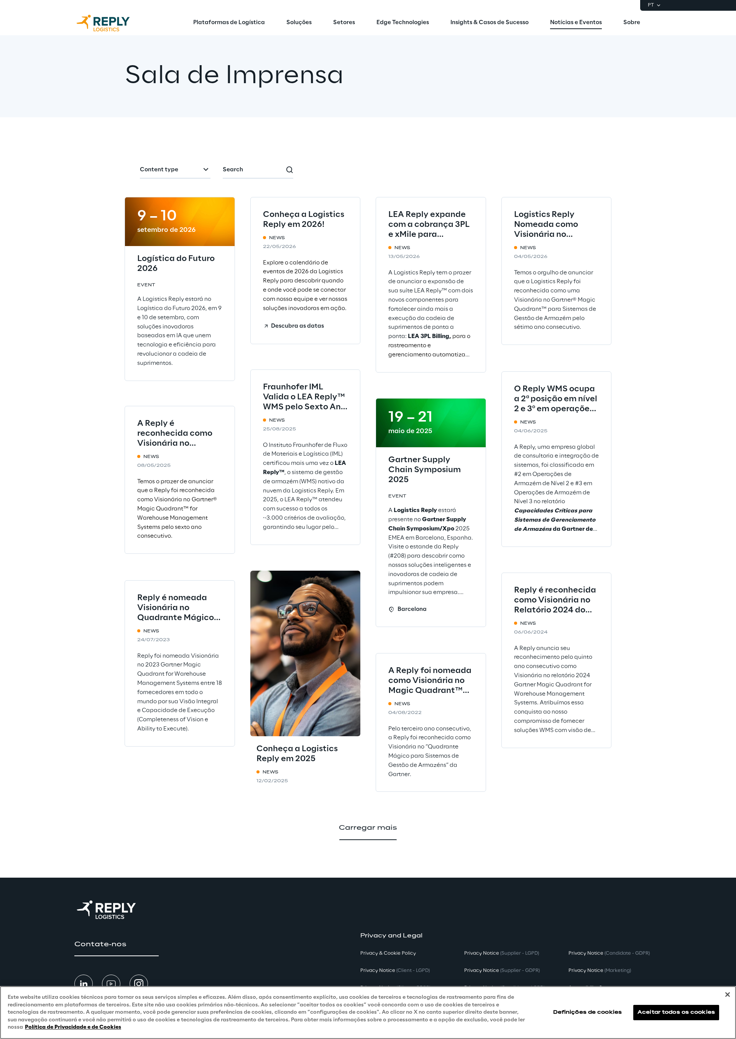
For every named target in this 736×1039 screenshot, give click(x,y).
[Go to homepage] (110, 23)
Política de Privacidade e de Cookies (73, 1027)
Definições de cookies (587, 1012)
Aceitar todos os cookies (676, 1012)
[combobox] (175, 170)
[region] (368, 1012)
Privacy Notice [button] (395, 970)
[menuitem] (229, 23)
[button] (293, 326)
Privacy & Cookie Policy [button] (388, 953)
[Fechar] (727, 994)
